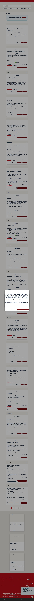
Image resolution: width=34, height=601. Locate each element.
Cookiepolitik (7, 303)
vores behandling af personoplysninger (22, 300)
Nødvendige (7, 304)
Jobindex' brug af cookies (12, 300)
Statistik (19, 304)
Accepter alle (23, 309)
